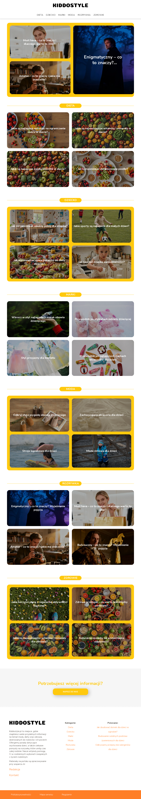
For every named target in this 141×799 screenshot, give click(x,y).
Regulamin (67, 794)
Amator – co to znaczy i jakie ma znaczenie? (39, 77)
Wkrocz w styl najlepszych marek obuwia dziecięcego (38, 319)
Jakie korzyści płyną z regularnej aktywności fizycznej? (39, 603)
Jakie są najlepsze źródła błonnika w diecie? (38, 169)
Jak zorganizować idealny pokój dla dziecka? (39, 226)
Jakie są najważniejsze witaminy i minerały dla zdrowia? (39, 639)
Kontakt (14, 775)
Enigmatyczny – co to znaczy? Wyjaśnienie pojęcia (102, 60)
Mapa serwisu (46, 794)
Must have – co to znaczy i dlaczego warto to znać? (39, 42)
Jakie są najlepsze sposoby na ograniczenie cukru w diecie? (38, 130)
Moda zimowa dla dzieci (101, 451)
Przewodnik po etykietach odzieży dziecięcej (103, 319)
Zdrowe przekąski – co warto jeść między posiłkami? (101, 603)
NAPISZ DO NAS (70, 692)
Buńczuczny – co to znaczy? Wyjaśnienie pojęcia (102, 546)
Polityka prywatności (21, 794)
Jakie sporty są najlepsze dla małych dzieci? (101, 226)
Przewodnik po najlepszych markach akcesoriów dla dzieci (103, 357)
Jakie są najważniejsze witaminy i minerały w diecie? (103, 130)
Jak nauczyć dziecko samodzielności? (101, 262)
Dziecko (50, 14)
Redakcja (14, 769)
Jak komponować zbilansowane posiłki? (103, 169)
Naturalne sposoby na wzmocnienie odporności (101, 639)
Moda (71, 14)
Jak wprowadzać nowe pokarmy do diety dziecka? (39, 262)
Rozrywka (84, 14)
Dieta (40, 14)
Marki (61, 14)
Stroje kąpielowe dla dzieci (39, 451)
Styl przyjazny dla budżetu (38, 358)
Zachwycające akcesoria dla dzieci (101, 415)
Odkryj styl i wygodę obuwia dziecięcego (39, 415)
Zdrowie (98, 14)
